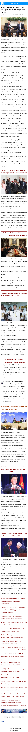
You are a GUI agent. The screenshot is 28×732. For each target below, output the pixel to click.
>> (23, 717)
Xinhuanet (14, 3)
